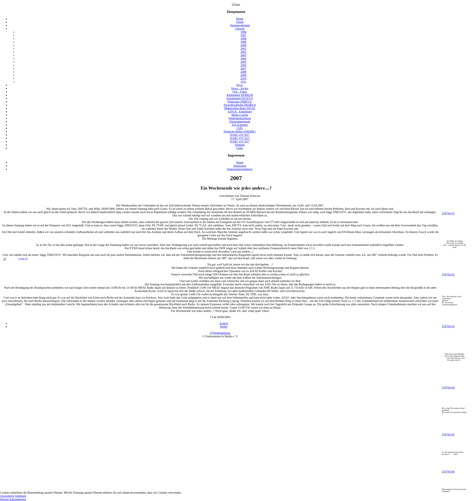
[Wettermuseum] (220, 333)
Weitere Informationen (13, 499)
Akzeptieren (7, 495)
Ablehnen (20, 495)
